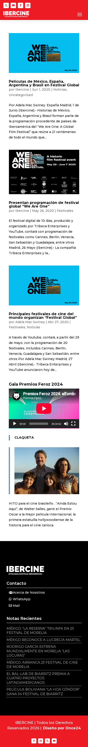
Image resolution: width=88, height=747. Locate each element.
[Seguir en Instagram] (27, 5)
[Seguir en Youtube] (13, 5)
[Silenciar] (66, 423)
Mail (16, 606)
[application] (44, 408)
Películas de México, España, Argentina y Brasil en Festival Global (44, 83)
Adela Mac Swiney (30, 322)
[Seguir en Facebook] (20, 5)
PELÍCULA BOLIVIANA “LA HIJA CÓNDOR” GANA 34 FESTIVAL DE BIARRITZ (43, 691)
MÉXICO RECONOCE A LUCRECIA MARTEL (43, 640)
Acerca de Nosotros (29, 592)
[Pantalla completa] (73, 423)
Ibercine (22, 89)
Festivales (65, 211)
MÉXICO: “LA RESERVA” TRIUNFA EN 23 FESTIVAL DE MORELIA (40, 630)
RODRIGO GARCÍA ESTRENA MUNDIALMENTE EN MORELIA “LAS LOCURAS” (38, 651)
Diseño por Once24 (62, 728)
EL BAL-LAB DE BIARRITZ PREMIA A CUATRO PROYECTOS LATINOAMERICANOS (38, 678)
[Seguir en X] (6, 5)
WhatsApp (21, 599)
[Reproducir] (14, 423)
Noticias (60, 89)
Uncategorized (21, 95)
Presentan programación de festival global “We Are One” (44, 204)
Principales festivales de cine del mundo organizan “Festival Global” (43, 316)
